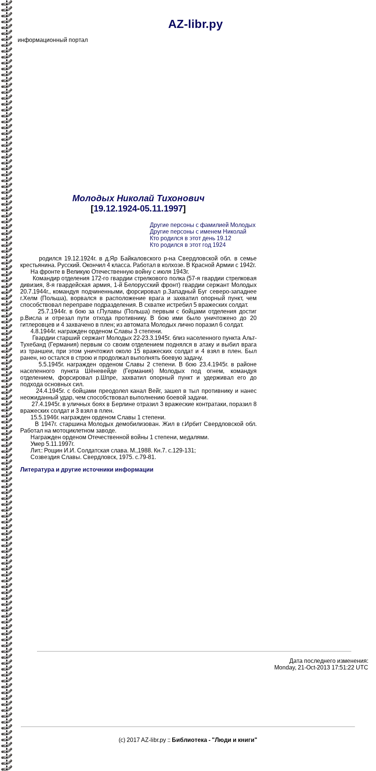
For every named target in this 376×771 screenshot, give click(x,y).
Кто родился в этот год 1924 (188, 245)
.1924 (126, 208)
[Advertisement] (195, 100)
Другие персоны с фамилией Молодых (203, 225)
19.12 (104, 208)
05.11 (150, 208)
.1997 (172, 208)
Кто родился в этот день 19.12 (190, 238)
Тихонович (181, 198)
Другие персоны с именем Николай (198, 231)
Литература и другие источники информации (86, 469)
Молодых (93, 198)
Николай (135, 198)
